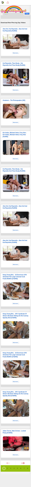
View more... (16, 53)
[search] (27, 14)
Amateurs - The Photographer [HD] (14, 100)
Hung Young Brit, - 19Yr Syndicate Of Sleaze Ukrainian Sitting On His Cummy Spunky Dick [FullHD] (15, 316)
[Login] (7, 2)
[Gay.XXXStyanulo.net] (2, 2)
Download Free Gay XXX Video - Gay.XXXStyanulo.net (15, 9)
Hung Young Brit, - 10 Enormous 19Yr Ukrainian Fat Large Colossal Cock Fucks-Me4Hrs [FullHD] (15, 276)
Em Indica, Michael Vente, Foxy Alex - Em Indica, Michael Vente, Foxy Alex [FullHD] (15, 134)
